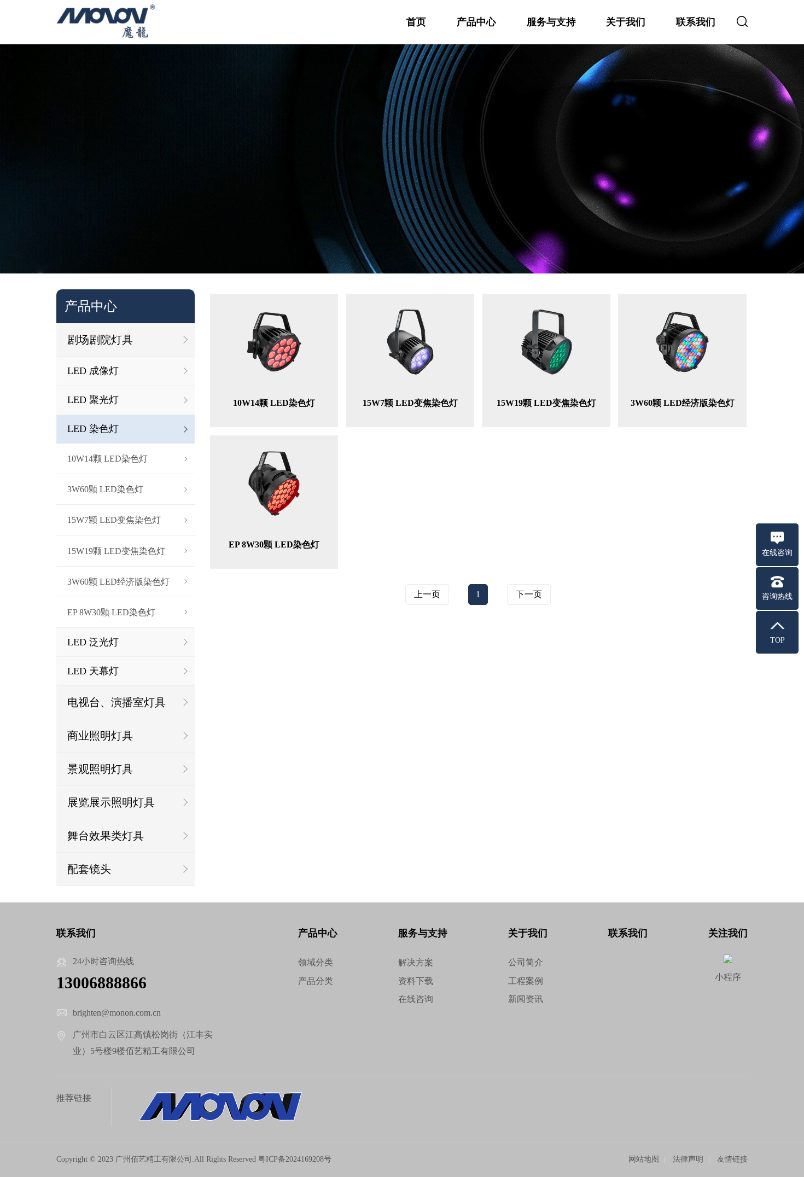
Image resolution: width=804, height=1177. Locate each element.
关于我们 (625, 21)
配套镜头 (89, 869)
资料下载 (415, 981)
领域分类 (315, 962)
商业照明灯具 (100, 736)
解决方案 (415, 962)
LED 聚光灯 (93, 399)
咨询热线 (777, 596)
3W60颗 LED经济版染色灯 (118, 581)
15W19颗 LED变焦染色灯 (116, 551)
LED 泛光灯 (93, 642)
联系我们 (695, 21)
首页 (416, 21)
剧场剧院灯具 (100, 340)
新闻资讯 (525, 999)
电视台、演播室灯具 (116, 702)
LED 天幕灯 (93, 671)
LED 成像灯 (93, 370)
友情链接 (732, 1159)
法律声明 (688, 1159)
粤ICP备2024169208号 (294, 1159)
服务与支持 (551, 21)
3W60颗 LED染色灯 (105, 489)
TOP (777, 640)
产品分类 (315, 981)
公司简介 (525, 962)
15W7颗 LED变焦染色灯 (114, 520)
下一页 (529, 594)
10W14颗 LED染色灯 (107, 458)
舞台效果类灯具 (105, 836)
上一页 (427, 594)
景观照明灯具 (100, 769)
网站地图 (643, 1159)
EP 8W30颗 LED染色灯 (111, 612)
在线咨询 (415, 999)
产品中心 (476, 21)
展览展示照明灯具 (111, 802)
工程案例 (525, 981)
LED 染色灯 (93, 428)
